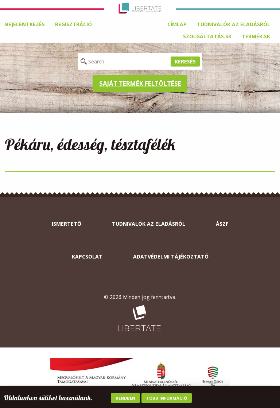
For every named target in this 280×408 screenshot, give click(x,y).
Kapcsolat (87, 256)
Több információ (166, 398)
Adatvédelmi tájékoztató (171, 256)
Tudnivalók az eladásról (233, 24)
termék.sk (256, 36)
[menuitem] (177, 24)
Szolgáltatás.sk (207, 36)
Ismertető (66, 223)
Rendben (125, 398)
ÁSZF (222, 223)
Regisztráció (73, 24)
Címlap (177, 24)
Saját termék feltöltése (140, 83)
